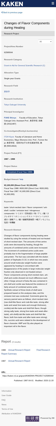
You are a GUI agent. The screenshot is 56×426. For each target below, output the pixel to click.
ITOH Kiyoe (9, 137)
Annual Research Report (19, 350)
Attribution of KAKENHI (11, 414)
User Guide (6, 395)
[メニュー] (53, 3)
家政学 (7, 91)
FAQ (3, 400)
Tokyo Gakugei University (15, 105)
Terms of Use (7, 409)
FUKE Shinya (10, 118)
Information (6, 391)
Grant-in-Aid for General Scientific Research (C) (24, 65)
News (4, 404)
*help (21, 179)
